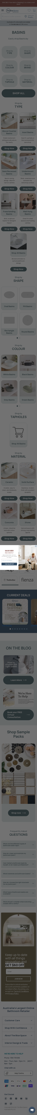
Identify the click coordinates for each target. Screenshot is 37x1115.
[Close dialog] (36, 546)
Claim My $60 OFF (9, 564)
